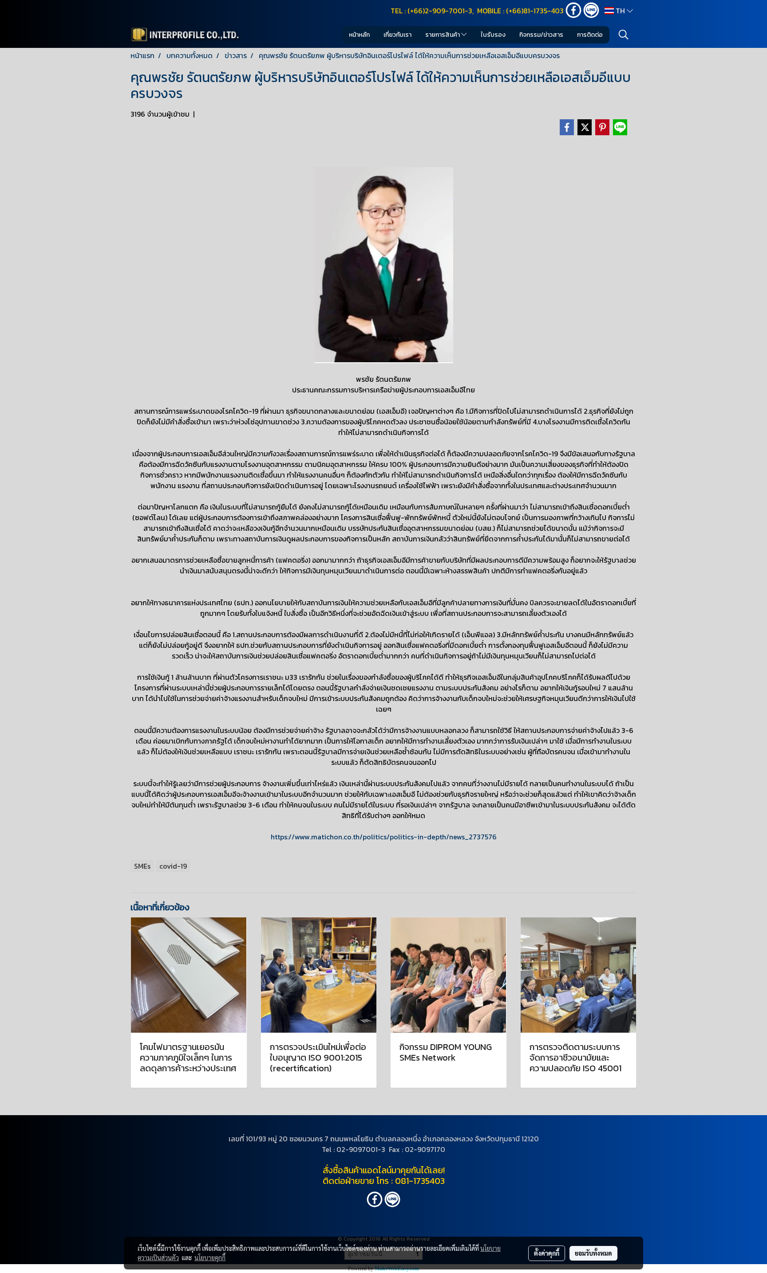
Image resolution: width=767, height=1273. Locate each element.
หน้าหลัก (359, 34)
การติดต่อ (590, 34)
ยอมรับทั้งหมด (593, 1253)
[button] (623, 34)
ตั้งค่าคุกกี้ (546, 1253)
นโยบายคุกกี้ (209, 1257)
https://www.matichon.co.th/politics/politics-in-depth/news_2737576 (384, 836)
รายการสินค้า (443, 34)
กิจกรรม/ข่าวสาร (541, 34)
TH (620, 10)
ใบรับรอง (493, 34)
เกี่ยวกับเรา (397, 34)
